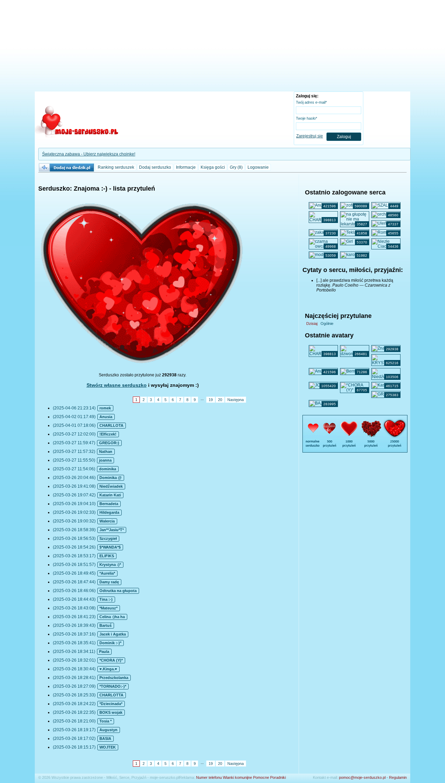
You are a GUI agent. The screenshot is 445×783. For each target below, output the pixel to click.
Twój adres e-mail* (311, 102)
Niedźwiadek (111, 486)
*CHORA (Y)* (111, 660)
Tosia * (105, 721)
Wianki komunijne (237, 777)
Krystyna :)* (110, 564)
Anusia (105, 417)
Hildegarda (109, 512)
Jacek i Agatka (112, 634)
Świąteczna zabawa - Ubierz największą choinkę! (88, 154)
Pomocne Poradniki (269, 777)
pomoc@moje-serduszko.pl (362, 777)
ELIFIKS (106, 556)
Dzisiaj (311, 323)
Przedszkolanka (113, 678)
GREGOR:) (109, 443)
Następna (235, 400)
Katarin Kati (110, 495)
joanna (105, 460)
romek (105, 408)
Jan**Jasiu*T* (111, 530)
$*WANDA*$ (110, 547)
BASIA (105, 738)
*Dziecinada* (110, 704)
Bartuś (105, 625)
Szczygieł (108, 538)
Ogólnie (327, 323)
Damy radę (109, 582)
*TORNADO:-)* (112, 686)
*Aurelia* (107, 573)
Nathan (105, 451)
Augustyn (108, 730)
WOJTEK (107, 747)
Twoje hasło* (306, 118)
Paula (104, 651)
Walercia (107, 521)
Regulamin (398, 777)
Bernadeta (108, 504)
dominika (107, 469)
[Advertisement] (222, 46)
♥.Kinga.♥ (108, 669)
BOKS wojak (110, 712)
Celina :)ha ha (112, 617)
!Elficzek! (107, 434)
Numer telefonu (209, 777)
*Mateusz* (108, 608)
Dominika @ (110, 478)
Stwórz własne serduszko (117, 385)
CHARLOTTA (111, 695)
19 (211, 400)
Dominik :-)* (110, 643)
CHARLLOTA (111, 425)
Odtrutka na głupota (118, 591)
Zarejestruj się (309, 136)
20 (220, 400)
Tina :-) (106, 599)
